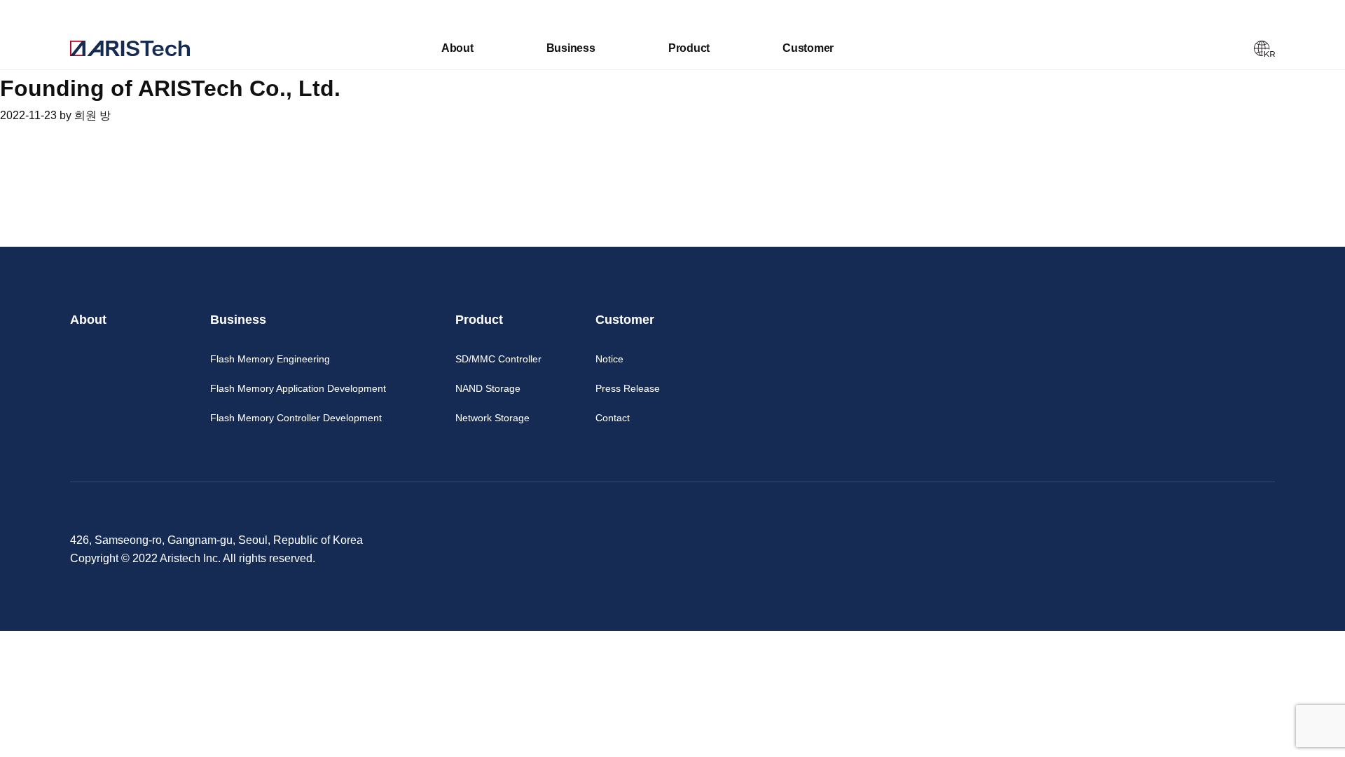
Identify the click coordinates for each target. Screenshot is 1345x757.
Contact (612, 417)
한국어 (1264, 49)
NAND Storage (487, 388)
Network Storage (492, 417)
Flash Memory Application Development (298, 388)
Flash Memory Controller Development (296, 417)
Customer (808, 48)
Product (689, 48)
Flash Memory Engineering (270, 358)
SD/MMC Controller (498, 358)
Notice (609, 358)
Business (570, 48)
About (457, 48)
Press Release (627, 388)
